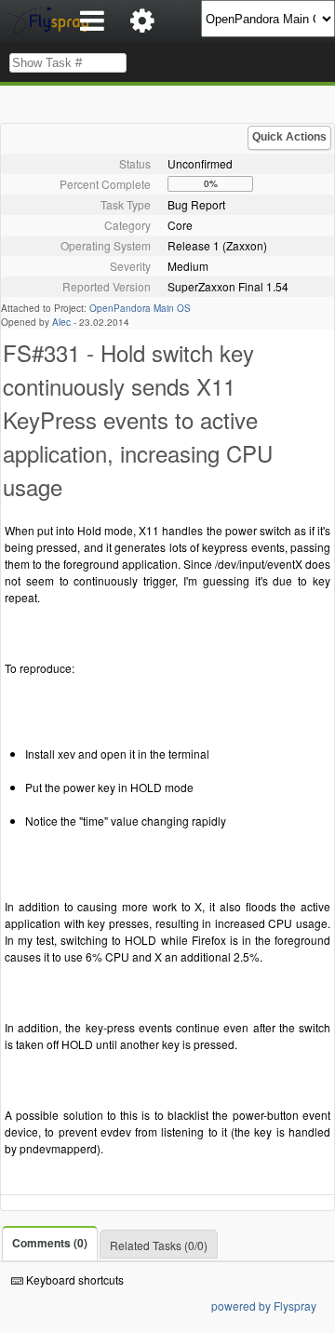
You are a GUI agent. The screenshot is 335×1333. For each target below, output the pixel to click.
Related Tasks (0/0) (159, 1245)
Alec (61, 322)
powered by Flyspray (263, 1305)
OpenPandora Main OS (140, 308)
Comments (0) (49, 1242)
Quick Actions (289, 136)
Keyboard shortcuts (73, 1279)
